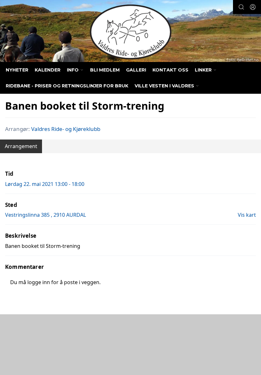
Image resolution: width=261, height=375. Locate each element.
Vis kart (247, 214)
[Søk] (241, 7)
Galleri (136, 70)
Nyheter (17, 70)
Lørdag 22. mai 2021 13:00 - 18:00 (44, 184)
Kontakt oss (170, 70)
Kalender (47, 70)
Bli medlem (105, 70)
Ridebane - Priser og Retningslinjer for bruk (67, 86)
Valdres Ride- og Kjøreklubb (65, 129)
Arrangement (21, 146)
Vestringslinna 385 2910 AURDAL (45, 214)
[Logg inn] (252, 7)
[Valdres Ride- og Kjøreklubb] (130, 32)
